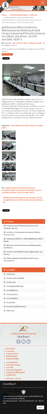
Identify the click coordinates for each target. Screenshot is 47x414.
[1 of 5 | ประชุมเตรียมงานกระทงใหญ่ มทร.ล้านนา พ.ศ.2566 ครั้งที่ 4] (23, 135)
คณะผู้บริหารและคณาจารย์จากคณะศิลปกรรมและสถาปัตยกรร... (23, 200)
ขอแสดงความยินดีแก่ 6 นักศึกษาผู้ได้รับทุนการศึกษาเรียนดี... (23, 239)
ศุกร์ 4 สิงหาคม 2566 (20, 43)
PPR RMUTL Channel (13, 378)
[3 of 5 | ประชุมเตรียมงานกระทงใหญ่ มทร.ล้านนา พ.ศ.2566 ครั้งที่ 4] (23, 156)
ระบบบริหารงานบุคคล (13, 365)
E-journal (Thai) (12, 354)
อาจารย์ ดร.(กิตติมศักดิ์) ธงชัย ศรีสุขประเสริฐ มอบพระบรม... (23, 252)
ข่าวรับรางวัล (11, 282)
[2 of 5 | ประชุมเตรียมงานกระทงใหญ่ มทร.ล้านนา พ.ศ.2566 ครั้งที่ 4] (23, 145)
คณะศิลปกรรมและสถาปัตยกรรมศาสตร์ (15, 2)
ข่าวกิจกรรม (10, 274)
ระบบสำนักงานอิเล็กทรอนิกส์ (15, 372)
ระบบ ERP (9, 367)
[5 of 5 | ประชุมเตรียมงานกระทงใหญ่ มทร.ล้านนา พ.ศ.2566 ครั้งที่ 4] (23, 177)
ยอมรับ (40, 407)
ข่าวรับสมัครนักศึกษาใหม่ (15, 286)
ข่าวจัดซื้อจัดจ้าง (12, 290)
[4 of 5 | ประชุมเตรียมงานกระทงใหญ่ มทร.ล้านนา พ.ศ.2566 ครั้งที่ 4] (23, 166)
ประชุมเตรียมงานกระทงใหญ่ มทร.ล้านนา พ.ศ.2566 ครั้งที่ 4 (22, 126)
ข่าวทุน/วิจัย (10, 302)
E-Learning (10, 351)
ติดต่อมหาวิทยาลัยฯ (12, 359)
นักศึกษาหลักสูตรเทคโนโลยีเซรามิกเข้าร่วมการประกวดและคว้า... (21, 259)
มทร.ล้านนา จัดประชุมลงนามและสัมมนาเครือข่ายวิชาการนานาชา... (22, 233)
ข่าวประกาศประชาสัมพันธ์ (15, 278)
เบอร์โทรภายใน (11, 375)
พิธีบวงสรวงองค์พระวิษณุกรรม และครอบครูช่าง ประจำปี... (24, 198)
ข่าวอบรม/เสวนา (12, 294)
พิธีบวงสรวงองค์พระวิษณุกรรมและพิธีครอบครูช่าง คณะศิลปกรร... (22, 246)
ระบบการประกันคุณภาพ (14, 370)
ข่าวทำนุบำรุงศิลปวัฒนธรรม (16, 306)
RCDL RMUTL (10, 349)
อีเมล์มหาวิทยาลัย (11, 356)
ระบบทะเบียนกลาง (12, 362)
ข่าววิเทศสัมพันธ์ (12, 298)
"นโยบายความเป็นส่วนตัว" (26, 401)
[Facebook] (18, 341)
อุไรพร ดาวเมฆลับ (36, 43)
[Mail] (23, 341)
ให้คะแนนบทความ (7, 54)
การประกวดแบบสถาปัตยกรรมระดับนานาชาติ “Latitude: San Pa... (21, 226)
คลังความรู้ (10, 310)
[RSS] (28, 341)
